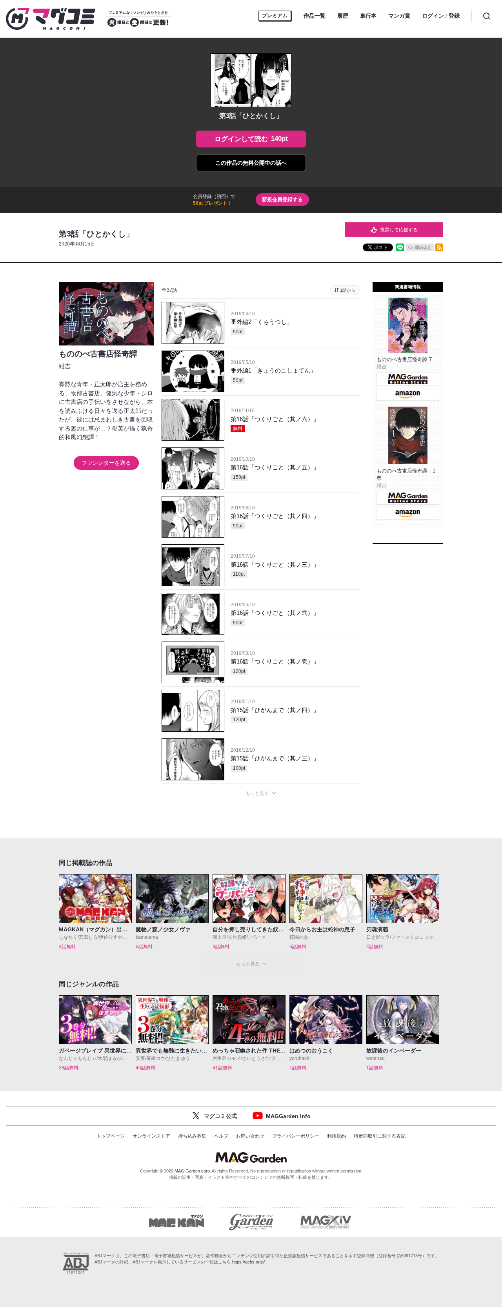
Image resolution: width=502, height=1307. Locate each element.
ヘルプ (221, 1136)
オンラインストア (151, 1136)
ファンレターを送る (106, 463)
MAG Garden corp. (193, 1171)
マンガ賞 (399, 16)
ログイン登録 (441, 16)
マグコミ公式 (220, 1116)
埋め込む (423, 247)
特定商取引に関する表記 (380, 1136)
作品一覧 (315, 16)
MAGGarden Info (288, 1116)
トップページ (110, 1136)
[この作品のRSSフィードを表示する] (439, 247)
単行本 (368, 16)
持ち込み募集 (192, 1136)
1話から (347, 290)
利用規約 (336, 1136)
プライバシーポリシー (295, 1136)
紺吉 (65, 366)
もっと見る (257, 793)
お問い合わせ (250, 1136)
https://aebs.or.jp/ (248, 1262)
